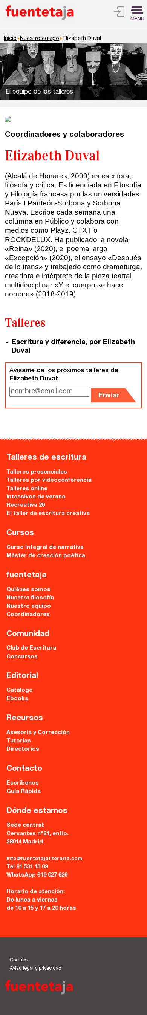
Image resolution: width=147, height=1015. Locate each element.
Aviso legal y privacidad (35, 968)
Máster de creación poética (45, 556)
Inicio (10, 38)
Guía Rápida (23, 791)
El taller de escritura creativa (48, 514)
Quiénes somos (28, 590)
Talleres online (26, 489)
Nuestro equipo (39, 38)
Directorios (22, 749)
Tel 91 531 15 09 (27, 867)
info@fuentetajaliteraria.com (44, 859)
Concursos (22, 657)
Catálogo (19, 690)
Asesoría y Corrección (38, 733)
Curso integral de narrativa (45, 547)
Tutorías (18, 741)
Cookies (19, 960)
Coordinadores (28, 615)
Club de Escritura (31, 648)
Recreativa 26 (25, 505)
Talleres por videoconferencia (49, 480)
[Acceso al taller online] (119, 13)
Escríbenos (22, 783)
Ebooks (17, 699)
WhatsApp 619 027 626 (36, 875)
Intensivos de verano (36, 497)
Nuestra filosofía (30, 598)
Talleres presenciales (36, 472)
